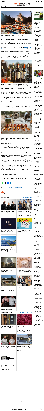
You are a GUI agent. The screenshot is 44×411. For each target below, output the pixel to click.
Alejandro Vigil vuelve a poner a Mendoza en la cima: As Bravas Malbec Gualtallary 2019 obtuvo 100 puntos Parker (8, 367)
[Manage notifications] (41, 408)
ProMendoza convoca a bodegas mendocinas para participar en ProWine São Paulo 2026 (38, 234)
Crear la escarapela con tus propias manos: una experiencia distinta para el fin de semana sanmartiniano (38, 206)
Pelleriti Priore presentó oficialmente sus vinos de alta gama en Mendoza (7, 270)
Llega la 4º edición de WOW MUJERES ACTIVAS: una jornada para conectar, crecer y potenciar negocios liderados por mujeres (24, 213)
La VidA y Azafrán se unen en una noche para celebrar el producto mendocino (8, 348)
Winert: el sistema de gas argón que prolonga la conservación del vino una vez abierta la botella (38, 308)
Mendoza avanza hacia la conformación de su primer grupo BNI (24, 289)
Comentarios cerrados (38, 68)
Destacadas (8, 187)
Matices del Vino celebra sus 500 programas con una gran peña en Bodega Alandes (38, 259)
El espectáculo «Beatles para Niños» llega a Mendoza (23, 231)
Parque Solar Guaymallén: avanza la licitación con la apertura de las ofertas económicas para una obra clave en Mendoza (8, 249)
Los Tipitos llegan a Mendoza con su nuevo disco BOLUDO (7, 212)
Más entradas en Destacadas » (27, 197)
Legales (25, 405)
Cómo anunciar (19, 405)
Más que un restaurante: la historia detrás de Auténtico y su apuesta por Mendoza (8, 328)
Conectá (31, 8)
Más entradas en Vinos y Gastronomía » (26, 312)
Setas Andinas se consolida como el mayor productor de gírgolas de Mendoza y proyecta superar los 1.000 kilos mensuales (24, 270)
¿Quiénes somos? (9, 405)
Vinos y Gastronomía (19, 187)
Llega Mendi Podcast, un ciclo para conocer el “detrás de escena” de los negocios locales (8, 232)
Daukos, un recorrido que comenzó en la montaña (6, 308)
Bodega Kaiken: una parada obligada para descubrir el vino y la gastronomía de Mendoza (38, 283)
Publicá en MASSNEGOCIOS (33, 405)
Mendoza (27, 8)
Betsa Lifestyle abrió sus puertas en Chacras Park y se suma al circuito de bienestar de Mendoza (24, 348)
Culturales (22, 8)
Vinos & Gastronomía (15, 8)
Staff (15, 405)
